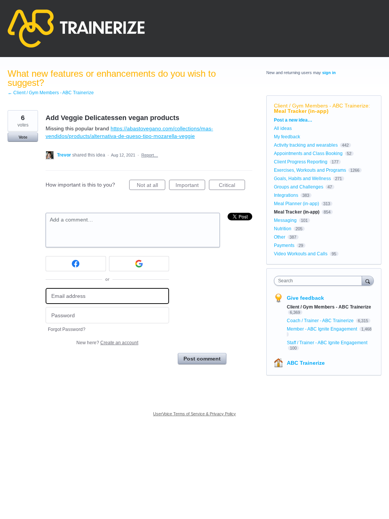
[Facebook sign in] (76, 263)
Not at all (151, 186)
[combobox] (320, 280)
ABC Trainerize (306, 363)
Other (279, 237)
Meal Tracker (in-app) (301, 111)
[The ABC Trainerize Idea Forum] (76, 28)
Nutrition (282, 228)
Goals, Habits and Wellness (302, 178)
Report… (149, 155)
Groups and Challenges (298, 187)
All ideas (283, 128)
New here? (107, 342)
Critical (232, 186)
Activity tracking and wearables (306, 145)
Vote (23, 137)
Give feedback (305, 298)
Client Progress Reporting (300, 162)
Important (190, 186)
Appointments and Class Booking (308, 153)
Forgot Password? (66, 329)
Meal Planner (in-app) (296, 203)
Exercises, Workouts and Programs (310, 170)
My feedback (287, 136)
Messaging (285, 220)
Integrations (286, 195)
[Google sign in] (139, 263)
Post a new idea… (293, 120)
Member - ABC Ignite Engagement (322, 329)
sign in (329, 72)
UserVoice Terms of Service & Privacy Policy (194, 413)
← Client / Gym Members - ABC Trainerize (51, 92)
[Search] (368, 280)
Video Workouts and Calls (300, 253)
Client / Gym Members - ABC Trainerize (321, 106)
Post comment (202, 359)
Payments (284, 245)
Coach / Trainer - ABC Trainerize (321, 320)
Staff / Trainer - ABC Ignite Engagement (327, 342)
